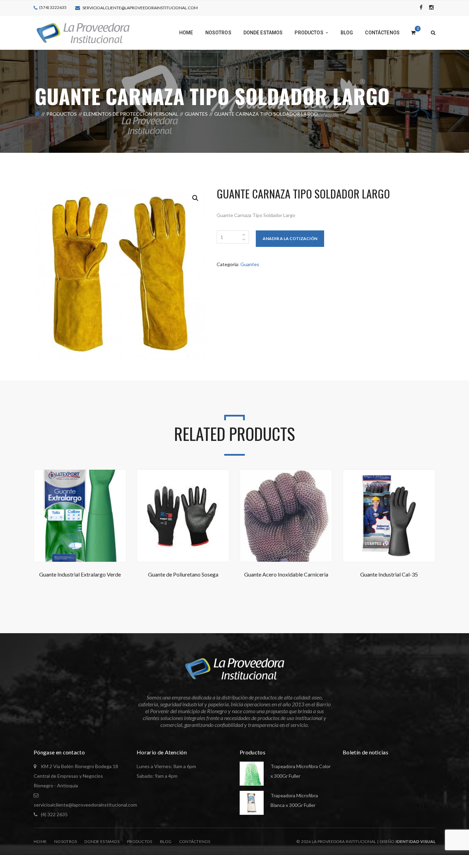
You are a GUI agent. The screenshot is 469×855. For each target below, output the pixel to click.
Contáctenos (194, 841)
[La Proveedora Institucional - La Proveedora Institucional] (83, 32)
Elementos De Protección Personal (130, 114)
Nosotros (65, 841)
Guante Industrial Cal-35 (389, 574)
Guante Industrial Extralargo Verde (80, 574)
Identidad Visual (415, 841)
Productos (61, 114)
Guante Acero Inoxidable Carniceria (286, 574)
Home (40, 841)
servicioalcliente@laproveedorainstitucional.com (140, 7)
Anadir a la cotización (290, 238)
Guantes (196, 114)
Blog (166, 841)
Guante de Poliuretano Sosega (183, 574)
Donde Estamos (101, 841)
